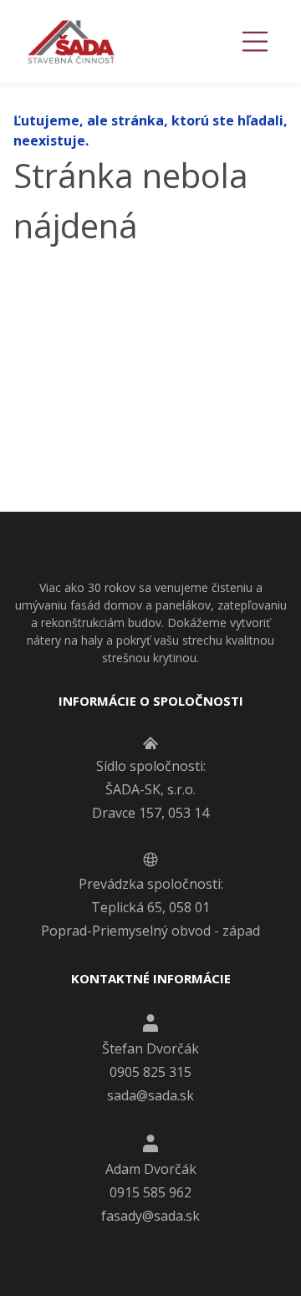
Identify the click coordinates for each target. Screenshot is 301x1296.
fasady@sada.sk (150, 1216)
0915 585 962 (150, 1192)
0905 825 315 (150, 1072)
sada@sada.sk (150, 1095)
